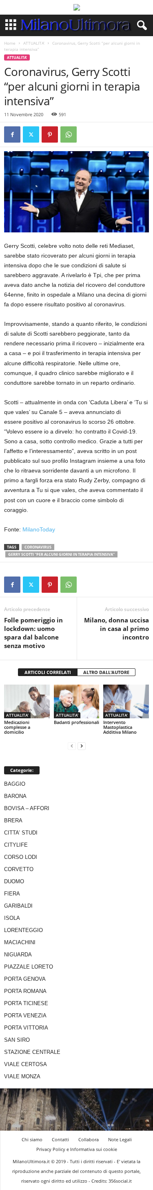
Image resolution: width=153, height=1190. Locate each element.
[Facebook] (12, 134)
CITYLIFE (16, 845)
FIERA (12, 894)
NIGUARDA (18, 955)
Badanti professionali (76, 722)
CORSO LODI (20, 857)
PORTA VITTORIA (26, 1028)
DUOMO (14, 881)
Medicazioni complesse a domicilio (17, 727)
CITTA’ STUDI (21, 833)
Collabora (88, 1139)
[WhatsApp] (68, 134)
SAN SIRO (17, 1040)
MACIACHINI (19, 942)
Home (10, 43)
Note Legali (120, 1139)
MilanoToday (38, 529)
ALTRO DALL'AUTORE (106, 672)
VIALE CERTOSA (25, 1064)
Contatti (60, 1139)
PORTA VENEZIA (25, 1015)
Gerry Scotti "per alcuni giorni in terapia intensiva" (61, 554)
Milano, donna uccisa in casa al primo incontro (116, 628)
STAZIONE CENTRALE (32, 1052)
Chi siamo (32, 1139)
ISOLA (12, 918)
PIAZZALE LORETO (28, 967)
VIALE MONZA (22, 1076)
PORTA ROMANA (25, 991)
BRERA (13, 820)
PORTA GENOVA (25, 979)
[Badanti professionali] (77, 701)
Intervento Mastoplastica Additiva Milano (120, 727)
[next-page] (82, 745)
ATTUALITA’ (33, 43)
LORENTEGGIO (23, 930)
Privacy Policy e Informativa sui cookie (76, 1149)
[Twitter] (31, 134)
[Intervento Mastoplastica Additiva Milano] (126, 701)
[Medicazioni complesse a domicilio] (27, 701)
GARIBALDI (18, 906)
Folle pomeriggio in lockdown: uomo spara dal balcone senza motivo (33, 633)
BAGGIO (14, 784)
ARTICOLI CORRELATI (47, 672)
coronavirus (37, 547)
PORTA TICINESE (26, 1003)
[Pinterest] (50, 134)
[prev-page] (72, 745)
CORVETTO (18, 869)
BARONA (15, 796)
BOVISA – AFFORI (26, 808)
